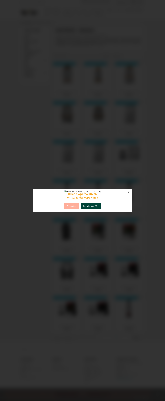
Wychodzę (71, 206)
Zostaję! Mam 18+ (90, 206)
